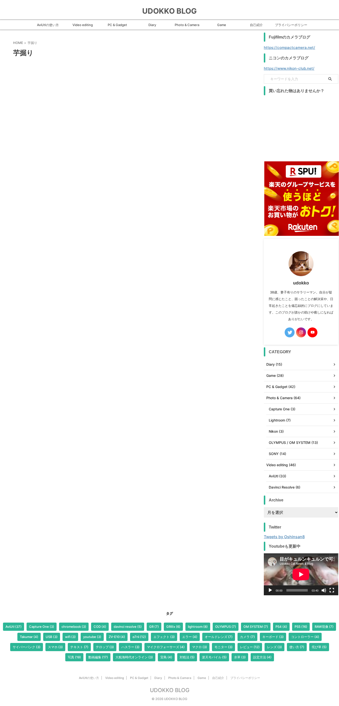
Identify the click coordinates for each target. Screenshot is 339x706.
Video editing (82, 25)
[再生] (270, 590)
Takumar (29, 637)
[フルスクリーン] (331, 590)
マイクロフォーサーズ (166, 647)
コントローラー (305, 637)
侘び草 (319, 647)
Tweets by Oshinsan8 (284, 536)
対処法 (187, 657)
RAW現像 (324, 627)
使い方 (296, 647)
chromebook (74, 627)
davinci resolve (128, 627)
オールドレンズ (219, 637)
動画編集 (98, 657)
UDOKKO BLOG (169, 10)
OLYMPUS (225, 627)
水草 (240, 657)
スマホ (55, 647)
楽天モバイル (214, 657)
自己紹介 (256, 25)
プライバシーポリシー (291, 25)
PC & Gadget (117, 25)
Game (221, 25)
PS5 (301, 627)
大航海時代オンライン (134, 657)
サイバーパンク (26, 647)
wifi (70, 637)
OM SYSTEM (255, 627)
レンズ (274, 647)
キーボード (273, 637)
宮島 (166, 657)
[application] (301, 574)
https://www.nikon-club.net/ (289, 68)
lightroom (198, 627)
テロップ (105, 647)
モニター (223, 647)
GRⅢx (173, 627)
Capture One (41, 627)
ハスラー (130, 647)
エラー (189, 637)
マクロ (199, 647)
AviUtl (13, 627)
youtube (92, 637)
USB (52, 637)
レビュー (250, 647)
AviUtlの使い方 (48, 25)
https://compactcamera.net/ (289, 47)
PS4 (281, 627)
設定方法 (262, 657)
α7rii (139, 637)
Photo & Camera (187, 25)
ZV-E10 (117, 637)
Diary (152, 25)
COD (100, 627)
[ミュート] (323, 590)
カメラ (247, 637)
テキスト (79, 647)
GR (154, 627)
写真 (74, 657)
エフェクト (164, 637)
